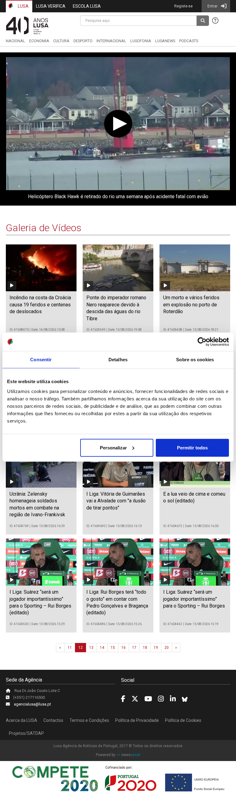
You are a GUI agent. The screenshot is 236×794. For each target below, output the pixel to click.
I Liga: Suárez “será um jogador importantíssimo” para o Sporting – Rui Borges (194, 599)
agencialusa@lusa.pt (32, 704)
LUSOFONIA (140, 41)
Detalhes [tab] (118, 359)
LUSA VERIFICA (50, 6)
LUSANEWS (165, 41)
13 (91, 647)
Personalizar (113, 447)
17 (134, 647)
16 (123, 647)
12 (80, 647)
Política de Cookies (183, 720)
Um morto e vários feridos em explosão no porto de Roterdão (191, 304)
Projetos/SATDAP (26, 733)
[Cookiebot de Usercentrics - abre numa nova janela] (202, 341)
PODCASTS (188, 41)
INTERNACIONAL (111, 41)
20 (166, 647)
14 (102, 647)
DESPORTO (82, 41)
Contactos (53, 720)
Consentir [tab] (41, 359)
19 (156, 647)
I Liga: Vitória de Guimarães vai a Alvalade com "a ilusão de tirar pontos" (116, 501)
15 (113, 647)
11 (70, 647)
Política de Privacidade (137, 720)
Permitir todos (192, 447)
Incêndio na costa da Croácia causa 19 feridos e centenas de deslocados (40, 304)
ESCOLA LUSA (87, 6)
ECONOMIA (39, 41)
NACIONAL (15, 41)
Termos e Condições (89, 720)
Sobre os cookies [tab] (195, 359)
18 (145, 647)
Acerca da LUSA (21, 720)
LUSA (23, 6)
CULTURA (61, 41)
